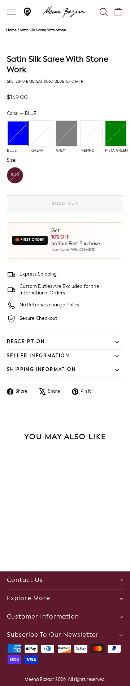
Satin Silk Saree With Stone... (44, 30)
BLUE (18, 133)
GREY (67, 133)
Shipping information (41, 370)
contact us (25, 580)
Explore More (28, 598)
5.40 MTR (15, 178)
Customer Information (43, 617)
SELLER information (38, 356)
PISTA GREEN (116, 133)
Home (11, 30)
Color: (21, 114)
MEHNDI (91, 133)
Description (26, 342)
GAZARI (42, 133)
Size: (11, 160)
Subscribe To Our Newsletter (53, 635)
